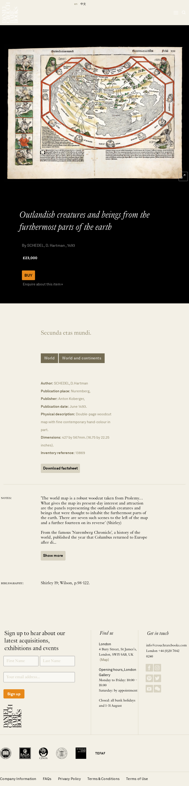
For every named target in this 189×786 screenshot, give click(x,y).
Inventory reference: (57, 453)
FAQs (47, 779)
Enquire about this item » (43, 284)
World (49, 358)
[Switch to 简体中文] (83, 4)
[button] (176, 12)
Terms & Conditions (103, 779)
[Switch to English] (75, 4)
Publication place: (55, 391)
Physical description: (58, 414)
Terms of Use (137, 779)
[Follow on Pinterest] (149, 678)
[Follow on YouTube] (149, 688)
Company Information (18, 779)
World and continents (81, 358)
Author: (47, 383)
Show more (53, 555)
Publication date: (55, 406)
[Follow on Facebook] (149, 668)
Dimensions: (51, 437)
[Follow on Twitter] (157, 678)
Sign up (14, 694)
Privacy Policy (69, 779)
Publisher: (49, 398)
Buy (28, 275)
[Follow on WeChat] (157, 688)
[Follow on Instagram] (157, 668)
